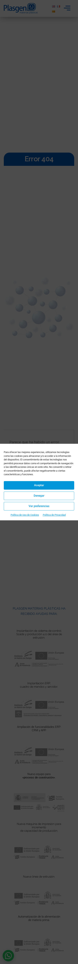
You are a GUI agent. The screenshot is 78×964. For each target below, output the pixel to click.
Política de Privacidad (54, 514)
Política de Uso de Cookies (25, 514)
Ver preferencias (39, 506)
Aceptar (39, 485)
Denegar (39, 495)
